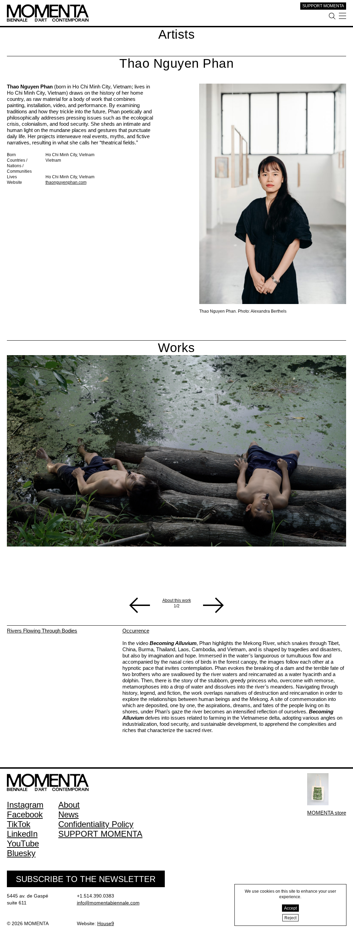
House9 (105, 923)
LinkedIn (22, 833)
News (68, 814)
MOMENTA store (326, 813)
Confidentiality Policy (95, 824)
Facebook (25, 814)
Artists (176, 34)
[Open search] (332, 16)
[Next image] (213, 605)
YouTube (23, 843)
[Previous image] (140, 605)
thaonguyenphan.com (66, 182)
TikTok (18, 824)
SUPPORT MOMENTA (323, 5)
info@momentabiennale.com (108, 902)
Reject (290, 917)
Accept (290, 908)
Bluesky (21, 853)
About (69, 804)
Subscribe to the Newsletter (85, 879)
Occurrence (135, 631)
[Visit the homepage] (48, 6)
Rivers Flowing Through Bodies (42, 631)
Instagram (25, 804)
